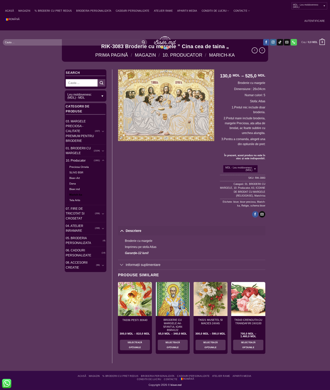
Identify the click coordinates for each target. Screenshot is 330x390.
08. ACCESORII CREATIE (76, 265)
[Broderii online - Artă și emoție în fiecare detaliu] (165, 42)
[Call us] (294, 42)
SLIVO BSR (76, 172)
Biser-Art (74, 178)
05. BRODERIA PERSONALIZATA (78, 240)
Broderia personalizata (93, 10)
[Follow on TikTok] (280, 42)
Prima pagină (111, 55)
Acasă (9, 10)
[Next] (265, 319)
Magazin (24, 10)
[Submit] (143, 42)
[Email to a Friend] (262, 214)
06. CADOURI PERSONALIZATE (78, 253)
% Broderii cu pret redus (53, 10)
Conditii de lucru (214, 10)
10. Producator (182, 55)
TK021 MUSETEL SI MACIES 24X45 (210, 321)
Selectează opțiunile (135, 345)
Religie (245, 205)
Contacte (240, 10)
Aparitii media (187, 10)
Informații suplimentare (143, 265)
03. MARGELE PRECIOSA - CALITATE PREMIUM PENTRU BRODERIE (80, 131)
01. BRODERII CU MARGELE (78, 151)
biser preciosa (248, 201)
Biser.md (74, 189)
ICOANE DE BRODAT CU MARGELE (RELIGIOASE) (249, 191)
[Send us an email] (287, 42)
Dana (72, 183)
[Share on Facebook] (255, 214)
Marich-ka (222, 55)
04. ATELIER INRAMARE (74, 228)
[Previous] (118, 319)
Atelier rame (163, 10)
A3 (252, 187)
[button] (314, 21)
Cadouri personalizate (132, 10)
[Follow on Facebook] (266, 42)
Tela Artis (74, 200)
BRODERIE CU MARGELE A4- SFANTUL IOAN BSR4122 (172, 325)
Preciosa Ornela (79, 166)
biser (236, 201)
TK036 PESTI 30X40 (134, 320)
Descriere (133, 231)
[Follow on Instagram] (273, 42)
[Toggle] (103, 131)
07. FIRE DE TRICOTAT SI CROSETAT (75, 213)
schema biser (257, 205)
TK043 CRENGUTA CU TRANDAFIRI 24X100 (248, 321)
